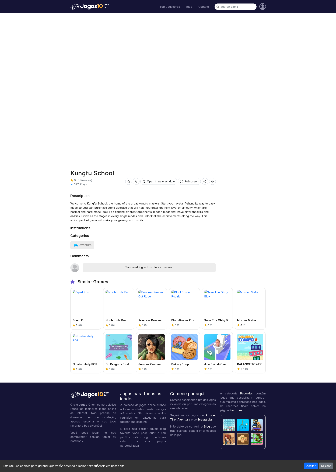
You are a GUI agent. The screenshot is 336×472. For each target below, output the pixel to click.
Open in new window (161, 181)
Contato (203, 6)
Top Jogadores (170, 6)
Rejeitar (326, 466)
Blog (189, 6)
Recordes (246, 393)
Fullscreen (191, 181)
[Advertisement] (168, 152)
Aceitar (311, 466)
